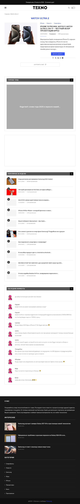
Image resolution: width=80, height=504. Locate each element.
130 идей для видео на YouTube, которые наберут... (35, 189)
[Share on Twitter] (55, 58)
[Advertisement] (40, 150)
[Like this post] (53, 58)
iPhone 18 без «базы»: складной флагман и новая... (35, 210)
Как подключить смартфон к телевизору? (32, 242)
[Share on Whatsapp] (60, 58)
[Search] (69, 8)
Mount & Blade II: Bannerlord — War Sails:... (32, 221)
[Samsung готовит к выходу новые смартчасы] (10, 450)
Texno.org (49, 501)
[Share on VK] (58, 58)
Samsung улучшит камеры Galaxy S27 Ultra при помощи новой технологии (44, 423)
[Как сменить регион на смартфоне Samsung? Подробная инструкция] (11, 234)
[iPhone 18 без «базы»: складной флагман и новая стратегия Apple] (11, 213)
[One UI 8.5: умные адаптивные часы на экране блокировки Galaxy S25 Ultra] (11, 202)
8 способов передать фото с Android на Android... (34, 252)
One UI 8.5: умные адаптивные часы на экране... (34, 200)
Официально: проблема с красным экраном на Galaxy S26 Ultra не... (42, 435)
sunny (17, 331)
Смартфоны (10, 463)
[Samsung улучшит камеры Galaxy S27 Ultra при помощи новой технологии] (10, 426)
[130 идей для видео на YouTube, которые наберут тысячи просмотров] (11, 192)
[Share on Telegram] (62, 58)
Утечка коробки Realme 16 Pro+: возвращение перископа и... (38, 273)
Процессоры (10, 485)
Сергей (17, 304)
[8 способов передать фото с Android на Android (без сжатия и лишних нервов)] (11, 255)
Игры (7, 476)
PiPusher (17, 359)
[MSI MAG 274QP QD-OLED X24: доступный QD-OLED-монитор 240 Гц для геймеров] (11, 265)
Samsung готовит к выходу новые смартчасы (34, 447)
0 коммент (52, 34)
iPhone (8, 480)
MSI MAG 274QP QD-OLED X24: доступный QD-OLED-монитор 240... (40, 263)
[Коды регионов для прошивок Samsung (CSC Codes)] (11, 181)
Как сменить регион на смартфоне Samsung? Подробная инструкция (41, 231)
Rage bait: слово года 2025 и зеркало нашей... (40, 107)
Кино (7, 489)
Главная (7, 14)
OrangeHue (18, 349)
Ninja (16, 368)
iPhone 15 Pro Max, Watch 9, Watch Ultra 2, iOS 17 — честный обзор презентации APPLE (56, 28)
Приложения (10, 493)
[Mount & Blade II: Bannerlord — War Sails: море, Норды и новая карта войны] (11, 223)
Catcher (17, 323)
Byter (16, 378)
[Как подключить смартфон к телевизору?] (11, 244)
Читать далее (57, 54)
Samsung (9, 472)
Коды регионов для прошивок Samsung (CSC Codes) (35, 179)
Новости (8, 468)
